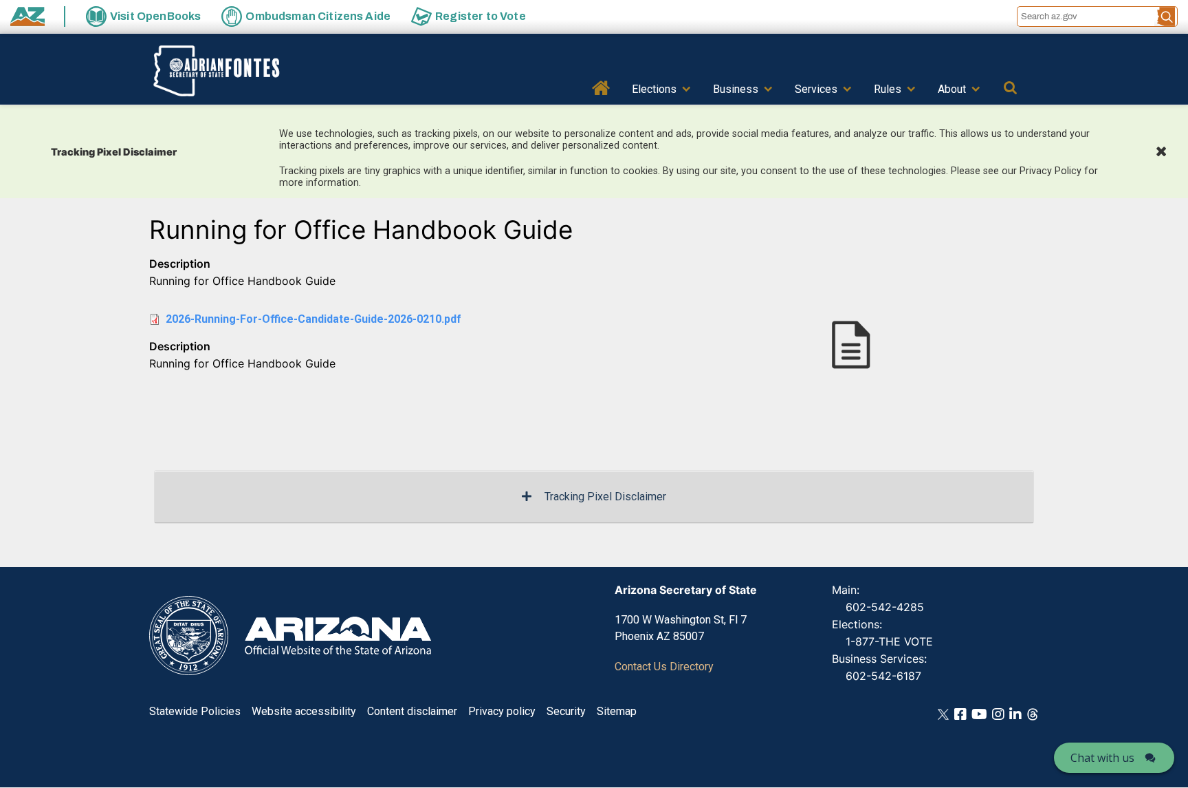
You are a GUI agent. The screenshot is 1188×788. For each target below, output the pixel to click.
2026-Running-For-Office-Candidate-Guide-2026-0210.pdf (313, 319)
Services (816, 89)
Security (566, 711)
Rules (887, 89)
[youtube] (979, 713)
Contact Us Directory (664, 666)
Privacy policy (502, 711)
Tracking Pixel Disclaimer (605, 496)
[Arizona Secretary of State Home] (237, 71)
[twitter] (943, 713)
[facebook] (960, 713)
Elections (654, 89)
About (952, 89)
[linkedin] (1015, 713)
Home (601, 86)
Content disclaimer (412, 711)
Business (735, 89)
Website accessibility (304, 711)
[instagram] (998, 713)
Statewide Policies (195, 711)
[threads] (1032, 713)
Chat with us (1102, 757)
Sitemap (617, 711)
